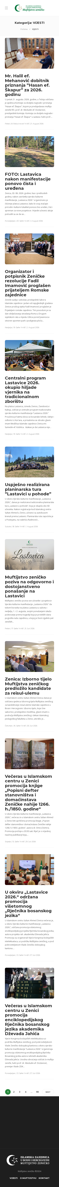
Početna (24, 29)
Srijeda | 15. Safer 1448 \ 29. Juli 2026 (20, 841)
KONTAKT (44, 1178)
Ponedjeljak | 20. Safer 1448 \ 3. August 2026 (24, 221)
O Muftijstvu (28, 1178)
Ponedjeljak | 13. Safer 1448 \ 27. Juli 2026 (22, 955)
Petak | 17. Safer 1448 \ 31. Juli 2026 (19, 628)
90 (37, 1091)
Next (48, 1092)
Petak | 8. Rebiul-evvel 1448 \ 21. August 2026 (24, 124)
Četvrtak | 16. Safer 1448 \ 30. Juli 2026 (21, 726)
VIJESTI (14, 1178)
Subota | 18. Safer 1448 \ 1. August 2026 (21, 526)
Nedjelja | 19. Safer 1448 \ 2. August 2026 (22, 327)
